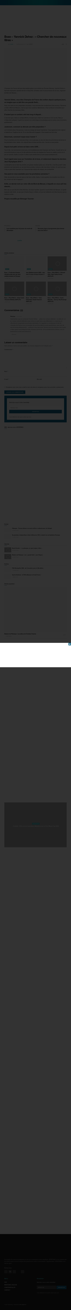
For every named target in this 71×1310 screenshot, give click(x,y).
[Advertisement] (35, 655)
